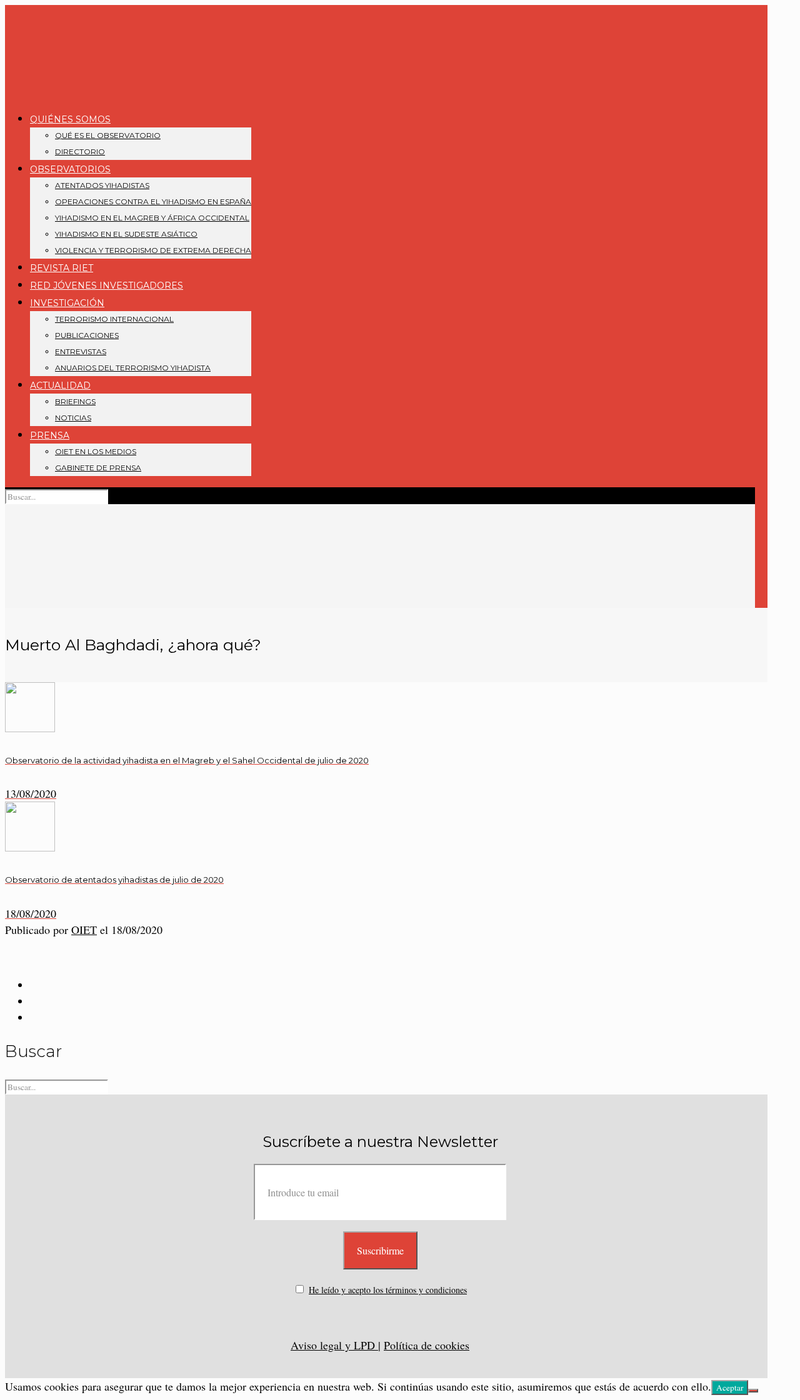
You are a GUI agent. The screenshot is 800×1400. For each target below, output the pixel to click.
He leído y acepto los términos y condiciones (388, 1290)
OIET (84, 929)
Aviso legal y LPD (334, 1345)
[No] (753, 1391)
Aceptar (729, 1387)
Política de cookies (426, 1345)
